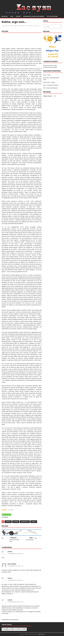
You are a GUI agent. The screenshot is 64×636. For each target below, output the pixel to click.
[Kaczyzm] (32, 14)
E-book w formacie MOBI (50, 67)
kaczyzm (15, 521)
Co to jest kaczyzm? (52, 16)
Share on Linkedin (18, 518)
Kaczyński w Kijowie (52, 85)
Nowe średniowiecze (52, 88)
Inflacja (53, 82)
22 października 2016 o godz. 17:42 (15, 566)
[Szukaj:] (52, 26)
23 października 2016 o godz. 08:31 (15, 580)
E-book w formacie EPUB (50, 65)
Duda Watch (31, 25)
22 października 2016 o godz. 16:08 (15, 553)
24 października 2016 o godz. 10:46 (15, 601)
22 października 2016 (9, 25)
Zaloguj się (4, 16)
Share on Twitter (14, 518)
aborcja (8, 521)
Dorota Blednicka (20, 25)
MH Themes (42, 634)
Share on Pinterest (22, 518)
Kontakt (18, 16)
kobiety (34, 521)
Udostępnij (10, 518)
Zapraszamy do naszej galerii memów (33, 16)
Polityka (36, 25)
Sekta (49, 75)
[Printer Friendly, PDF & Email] (6, 514)
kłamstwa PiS (25, 521)
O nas (11, 16)
